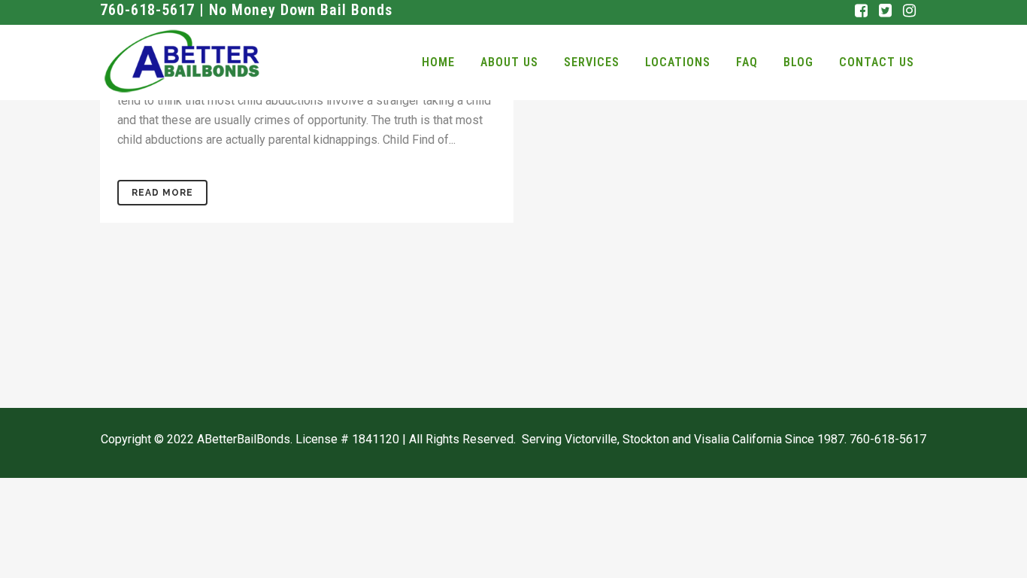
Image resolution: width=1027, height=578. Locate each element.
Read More (162, 192)
